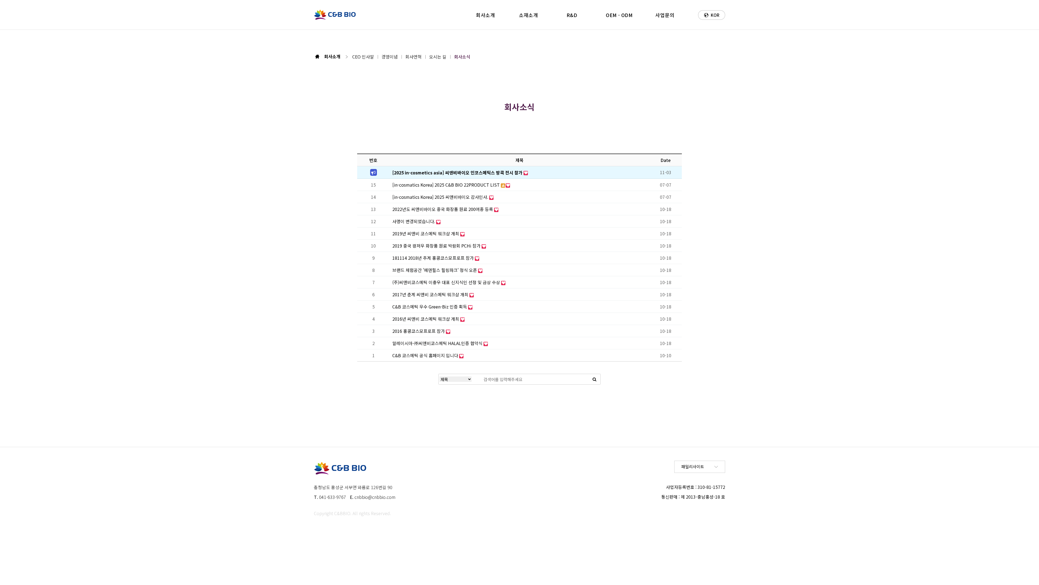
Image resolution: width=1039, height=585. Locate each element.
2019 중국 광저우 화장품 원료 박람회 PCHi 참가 (437, 245)
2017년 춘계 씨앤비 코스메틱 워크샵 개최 (430, 294)
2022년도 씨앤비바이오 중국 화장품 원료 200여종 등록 (443, 209)
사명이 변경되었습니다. (414, 221)
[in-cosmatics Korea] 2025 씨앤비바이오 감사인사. (440, 197)
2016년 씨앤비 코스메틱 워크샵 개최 (426, 319)
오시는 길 (437, 56)
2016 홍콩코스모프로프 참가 (419, 331)
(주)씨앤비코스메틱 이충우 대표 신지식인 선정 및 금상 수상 (446, 282)
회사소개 (485, 14)
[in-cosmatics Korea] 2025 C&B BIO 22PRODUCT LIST (446, 184)
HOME (317, 56)
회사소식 (462, 56)
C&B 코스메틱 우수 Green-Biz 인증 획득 (430, 306)
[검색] (594, 379)
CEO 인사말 (363, 56)
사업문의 (664, 14)
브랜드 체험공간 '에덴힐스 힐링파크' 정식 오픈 (435, 270)
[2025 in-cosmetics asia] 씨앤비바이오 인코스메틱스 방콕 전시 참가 (458, 172)
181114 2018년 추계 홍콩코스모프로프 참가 (433, 258)
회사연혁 (413, 56)
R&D (572, 14)
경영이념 (390, 56)
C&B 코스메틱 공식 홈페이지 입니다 (425, 355)
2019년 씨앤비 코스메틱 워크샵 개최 (426, 233)
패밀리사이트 (692, 466)
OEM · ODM (619, 14)
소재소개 (528, 14)
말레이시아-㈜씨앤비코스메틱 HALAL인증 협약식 (438, 343)
